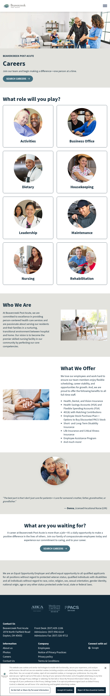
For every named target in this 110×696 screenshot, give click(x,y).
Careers (7, 656)
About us (8, 648)
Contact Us (9, 661)
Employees (44, 648)
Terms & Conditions (48, 661)
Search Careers (16, 78)
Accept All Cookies (64, 690)
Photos (7, 652)
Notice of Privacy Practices (52, 652)
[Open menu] (105, 6)
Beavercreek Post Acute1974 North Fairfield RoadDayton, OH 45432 (16, 631)
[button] (28, 126)
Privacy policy (45, 656)
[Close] (105, 668)
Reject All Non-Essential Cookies (91, 690)
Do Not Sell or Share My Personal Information (30, 690)
